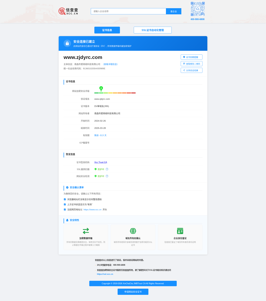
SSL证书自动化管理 (153, 30)
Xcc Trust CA (100, 162)
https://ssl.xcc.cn (105, 274)
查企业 (173, 11)
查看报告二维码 (193, 64)
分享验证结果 (192, 70)
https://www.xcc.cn (92, 209)
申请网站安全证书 (133, 292)
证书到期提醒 (192, 57)
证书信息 (107, 30)
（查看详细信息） (110, 64)
